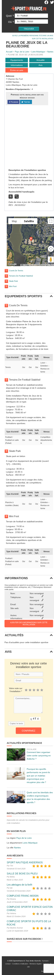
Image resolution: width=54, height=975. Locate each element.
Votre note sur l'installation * (15, 689)
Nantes (50, 52)
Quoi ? (10, 15)
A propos (45, 961)
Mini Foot (12, 286)
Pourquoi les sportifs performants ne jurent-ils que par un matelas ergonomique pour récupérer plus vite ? (38, 775)
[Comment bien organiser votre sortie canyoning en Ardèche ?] (16, 754)
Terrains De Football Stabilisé (21, 276)
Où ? (11, 21)
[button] (31, 239)
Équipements (16, 60)
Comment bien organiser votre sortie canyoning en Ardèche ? (39, 755)
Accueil (9, 52)
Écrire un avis (16, 70)
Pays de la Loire (22, 52)
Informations (17, 65)
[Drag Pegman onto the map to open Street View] (51, 260)
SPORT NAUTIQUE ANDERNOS (25, 862)
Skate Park (13, 281)
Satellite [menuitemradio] (29, 221)
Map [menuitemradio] (14, 221)
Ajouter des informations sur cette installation (28, 623)
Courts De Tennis (16, 271)
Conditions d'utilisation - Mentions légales (27, 964)
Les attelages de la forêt (19, 884)
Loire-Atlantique (38, 52)
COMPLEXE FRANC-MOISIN (23, 896)
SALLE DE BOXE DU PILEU (22, 873)
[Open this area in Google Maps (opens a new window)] (12, 264)
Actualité (40, 60)
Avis (40, 65)
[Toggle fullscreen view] (51, 221)
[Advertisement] (27, 137)
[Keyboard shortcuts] (22, 265)
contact (8, 964)
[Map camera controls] (51, 249)
